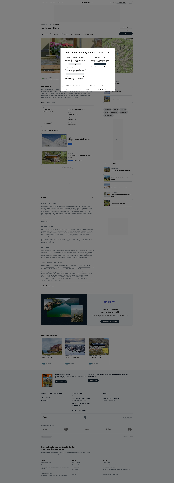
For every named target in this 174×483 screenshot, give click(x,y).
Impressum (69, 89)
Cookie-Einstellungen (103, 89)
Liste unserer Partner (101, 85)
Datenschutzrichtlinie (85, 89)
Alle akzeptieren (75, 64)
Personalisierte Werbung (75, 74)
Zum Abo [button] (100, 64)
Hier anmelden (100, 68)
